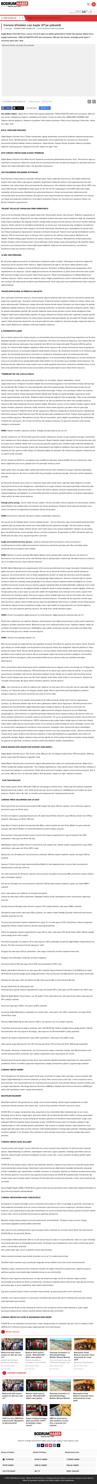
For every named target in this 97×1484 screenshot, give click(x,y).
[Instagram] (46, 1445)
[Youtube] (50, 1445)
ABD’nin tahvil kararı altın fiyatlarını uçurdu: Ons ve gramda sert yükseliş (59, 1422)
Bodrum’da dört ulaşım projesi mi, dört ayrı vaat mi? (11, 1354)
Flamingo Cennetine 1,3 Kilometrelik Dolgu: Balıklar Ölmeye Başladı (60, 1354)
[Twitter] (42, 1445)
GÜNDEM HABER (20, 28)
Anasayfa (9, 28)
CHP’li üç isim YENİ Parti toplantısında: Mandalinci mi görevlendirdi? (13, 1420)
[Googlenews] (54, 1445)
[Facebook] (38, 1445)
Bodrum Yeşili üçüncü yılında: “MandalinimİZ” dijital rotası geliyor (35, 1354)
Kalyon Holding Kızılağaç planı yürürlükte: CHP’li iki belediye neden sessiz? (36, 1422)
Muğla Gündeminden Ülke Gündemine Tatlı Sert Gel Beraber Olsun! (57, 18)
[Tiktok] (58, 1445)
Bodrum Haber (35, 102)
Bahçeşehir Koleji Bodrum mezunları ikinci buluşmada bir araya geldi (84, 1356)
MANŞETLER (30, 28)
